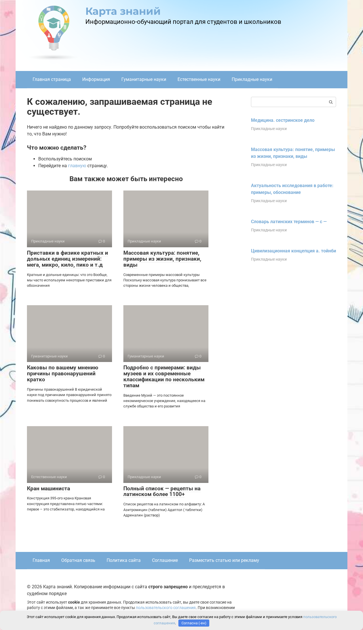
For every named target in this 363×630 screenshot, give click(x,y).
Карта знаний (123, 11)
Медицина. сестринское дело (283, 120)
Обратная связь (78, 560)
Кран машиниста (48, 488)
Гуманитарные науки (143, 79)
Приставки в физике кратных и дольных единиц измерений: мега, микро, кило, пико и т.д (67, 259)
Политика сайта (124, 560)
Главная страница (52, 79)
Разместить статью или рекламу (224, 560)
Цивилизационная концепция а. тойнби (293, 251)
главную (77, 165)
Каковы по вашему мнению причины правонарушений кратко (62, 373)
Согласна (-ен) (194, 623)
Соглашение (165, 560)
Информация (96, 79)
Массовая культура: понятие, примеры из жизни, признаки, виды (162, 259)
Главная (41, 560)
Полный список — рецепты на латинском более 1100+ (162, 491)
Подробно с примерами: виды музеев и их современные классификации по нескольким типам (163, 376)
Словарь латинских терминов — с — (289, 221)
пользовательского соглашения (166, 607)
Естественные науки (199, 79)
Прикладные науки (252, 79)
